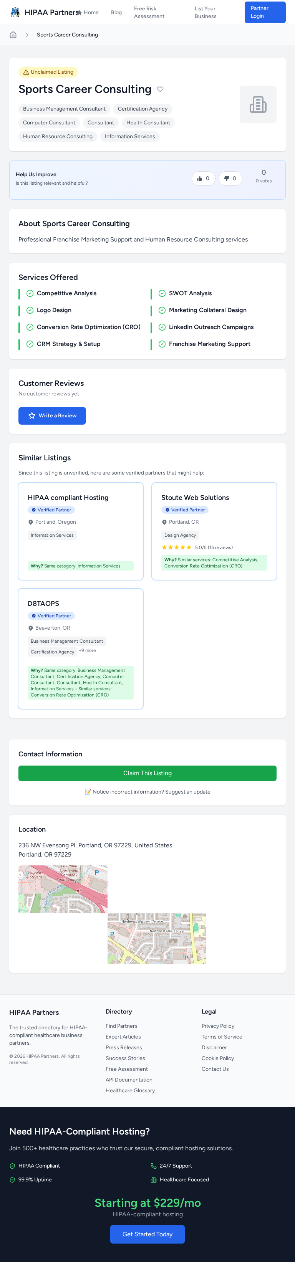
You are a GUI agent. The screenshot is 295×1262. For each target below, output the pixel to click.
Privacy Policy (218, 1026)
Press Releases (124, 1047)
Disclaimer (214, 1047)
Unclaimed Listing (52, 72)
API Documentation (129, 1080)
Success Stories (125, 1058)
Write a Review (57, 415)
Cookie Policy (218, 1058)
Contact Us (215, 1069)
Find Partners (122, 1026)
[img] (147, 914)
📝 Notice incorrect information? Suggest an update (147, 792)
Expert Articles (123, 1037)
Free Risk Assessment (149, 12)
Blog (116, 12)
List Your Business (206, 12)
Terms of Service (222, 1037)
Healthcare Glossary (130, 1090)
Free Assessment (127, 1069)
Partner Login (259, 12)
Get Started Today (147, 1234)
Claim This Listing (147, 773)
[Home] (13, 35)
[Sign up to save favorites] (160, 89)
